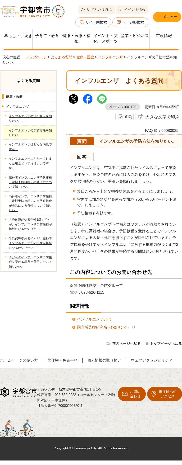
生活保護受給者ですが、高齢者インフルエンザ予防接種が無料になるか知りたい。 (30, 243)
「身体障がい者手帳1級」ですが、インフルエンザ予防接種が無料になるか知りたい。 (30, 224)
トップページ (36, 57)
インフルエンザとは (94, 319)
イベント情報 (135, 9)
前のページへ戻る (126, 343)
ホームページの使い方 (19, 360)
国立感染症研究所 (104, 327)
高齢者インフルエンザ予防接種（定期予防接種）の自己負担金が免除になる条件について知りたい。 (30, 203)
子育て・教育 (47, 35)
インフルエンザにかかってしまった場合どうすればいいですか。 (30, 163)
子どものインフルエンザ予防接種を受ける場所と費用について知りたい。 (30, 262)
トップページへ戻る (166, 343)
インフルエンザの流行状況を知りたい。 (30, 118)
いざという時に (99, 9)
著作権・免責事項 (62, 360)
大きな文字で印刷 (162, 116)
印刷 (128, 117)
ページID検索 (133, 22)
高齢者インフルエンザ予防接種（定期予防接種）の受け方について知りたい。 (30, 182)
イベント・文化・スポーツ (106, 38)
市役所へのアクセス (168, 394)
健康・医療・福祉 (76, 38)
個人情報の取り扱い (104, 360)
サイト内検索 (96, 22)
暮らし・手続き (18, 35)
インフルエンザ (110, 57)
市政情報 (164, 35)
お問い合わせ (135, 394)
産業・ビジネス (135, 35)
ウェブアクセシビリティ (152, 360)
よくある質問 (61, 57)
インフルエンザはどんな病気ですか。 (30, 147)
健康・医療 (85, 57)
